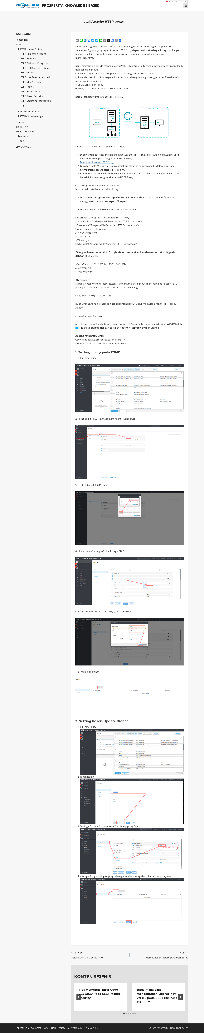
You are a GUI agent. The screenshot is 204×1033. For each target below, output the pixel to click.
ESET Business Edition (30, 49)
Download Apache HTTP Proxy (97, 162)
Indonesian (172, 2)
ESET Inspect (28, 72)
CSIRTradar (64, 1028)
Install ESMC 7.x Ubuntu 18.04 (87, 955)
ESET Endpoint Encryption (35, 63)
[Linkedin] (185, 5)
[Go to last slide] (78, 997)
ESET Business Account (33, 53)
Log (23, 105)
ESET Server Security (32, 96)
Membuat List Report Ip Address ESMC (167, 955)
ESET (18, 44)
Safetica (20, 122)
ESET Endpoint (29, 58)
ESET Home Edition (28, 111)
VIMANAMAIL (23, 146)
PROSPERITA (23, 1028)
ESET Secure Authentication (36, 100)
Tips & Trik (22, 126)
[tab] (124, 1013)
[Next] (180, 997)
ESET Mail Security (31, 82)
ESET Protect (27, 86)
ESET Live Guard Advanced (35, 77)
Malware (23, 136)
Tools (21, 140)
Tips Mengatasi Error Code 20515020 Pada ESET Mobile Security (100, 994)
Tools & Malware (25, 131)
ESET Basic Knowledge (30, 116)
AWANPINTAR (50, 1028)
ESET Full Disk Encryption (35, 68)
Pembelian (22, 39)
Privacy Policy (92, 1028)
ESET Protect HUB (30, 91)
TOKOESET (36, 1028)
